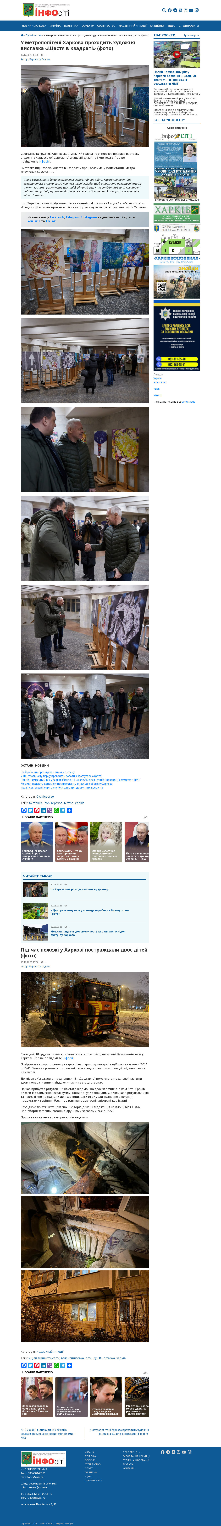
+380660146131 (35, 1473)
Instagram (89, 217)
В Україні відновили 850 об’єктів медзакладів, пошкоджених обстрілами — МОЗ (48, 1433)
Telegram (73, 217)
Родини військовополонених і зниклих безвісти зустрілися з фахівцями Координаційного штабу (177, 91)
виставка (35, 803)
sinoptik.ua (188, 401)
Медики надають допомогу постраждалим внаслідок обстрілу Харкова (66, 783)
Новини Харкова (34, 25)
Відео (171, 25)
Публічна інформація (136, 1460)
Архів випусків (191, 35)
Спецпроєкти (189, 25)
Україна (55, 25)
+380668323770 (35, 1498)
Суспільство (106, 25)
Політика (71, 25)
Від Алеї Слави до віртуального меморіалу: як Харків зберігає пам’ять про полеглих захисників (175, 112)
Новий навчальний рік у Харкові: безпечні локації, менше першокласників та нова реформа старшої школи (175, 101)
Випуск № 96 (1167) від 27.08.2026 (177, 199)
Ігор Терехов (53, 803)
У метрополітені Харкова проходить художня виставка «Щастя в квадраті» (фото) (119, 1432)
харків (79, 803)
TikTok (51, 221)
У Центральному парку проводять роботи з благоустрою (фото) (61, 776)
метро (68, 803)
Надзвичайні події (133, 25)
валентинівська (72, 1358)
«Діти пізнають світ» (44, 1358)
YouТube (34, 221)
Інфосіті (44, 161)
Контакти (129, 1468)
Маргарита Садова (39, 59)
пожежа (109, 1358)
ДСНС (98, 1358)
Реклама (128, 1464)
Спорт (89, 1468)
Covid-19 (88, 25)
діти (88, 1358)
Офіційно (157, 25)
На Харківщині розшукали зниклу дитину (48, 772)
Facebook (57, 217)
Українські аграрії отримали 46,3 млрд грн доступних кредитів (62, 787)
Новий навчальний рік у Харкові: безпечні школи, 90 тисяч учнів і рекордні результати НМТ (80, 780)
